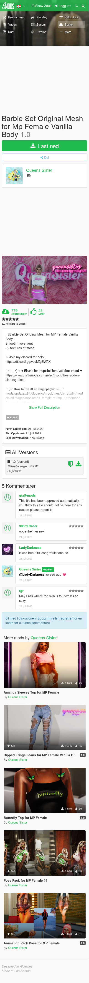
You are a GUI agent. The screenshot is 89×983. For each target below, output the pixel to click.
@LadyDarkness (32, 574)
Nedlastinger (19, 313)
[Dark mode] (76, 5)
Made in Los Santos (16, 970)
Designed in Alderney (17, 966)
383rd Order (28, 526)
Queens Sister (39, 170)
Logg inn (45, 618)
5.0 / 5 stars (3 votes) (14, 323)
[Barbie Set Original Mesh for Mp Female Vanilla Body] (44, 280)
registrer (66, 618)
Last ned (47, 146)
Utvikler (47, 569)
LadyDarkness (30, 547)
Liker (41, 313)
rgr (21, 590)
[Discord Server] (28, 175)
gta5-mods (27, 495)
